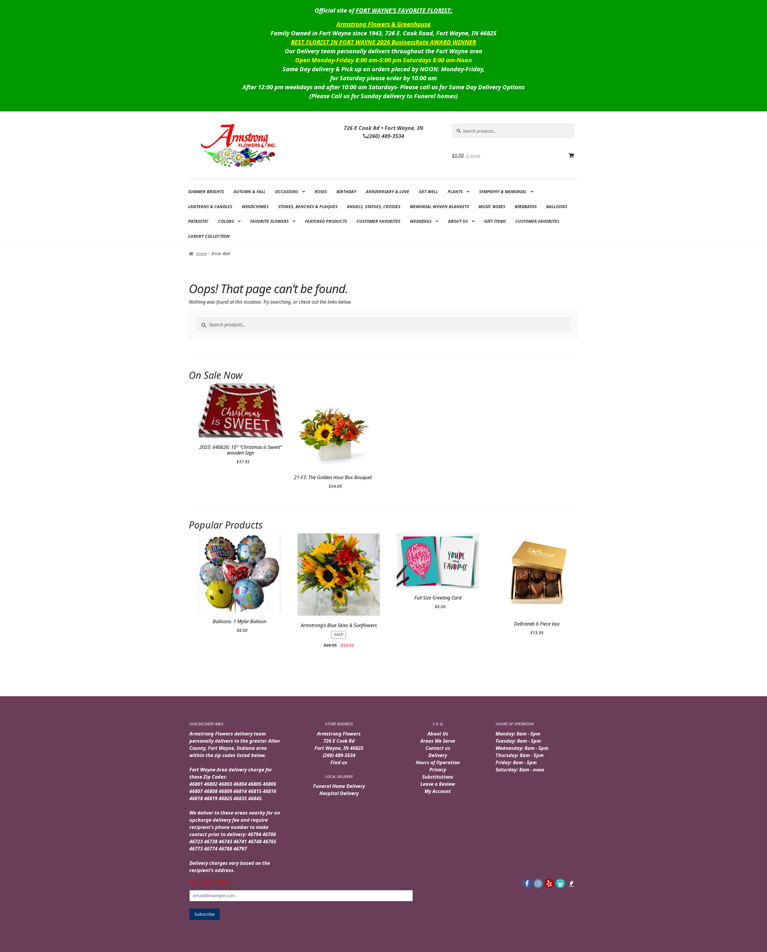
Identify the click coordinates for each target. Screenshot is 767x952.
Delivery (437, 755)
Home (201, 253)
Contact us (437, 748)
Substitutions (437, 777)
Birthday (346, 191)
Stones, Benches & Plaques (307, 206)
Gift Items (495, 221)
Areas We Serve (437, 741)
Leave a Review (437, 784)
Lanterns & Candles (210, 206)
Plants (455, 191)
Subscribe (204, 914)
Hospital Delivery (339, 793)
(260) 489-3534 (339, 755)
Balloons (556, 206)
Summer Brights (206, 191)
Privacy (437, 769)
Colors (226, 221)
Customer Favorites (378, 221)
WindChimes (255, 206)
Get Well (428, 191)
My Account (438, 791)
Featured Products (326, 221)
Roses (321, 191)
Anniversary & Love (387, 191)
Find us (338, 762)
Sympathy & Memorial (502, 191)
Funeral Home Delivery (339, 786)
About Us (458, 221)
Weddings (420, 221)
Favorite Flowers (269, 221)
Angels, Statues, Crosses (373, 206)
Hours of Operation (438, 762)
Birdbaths (526, 206)
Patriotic (198, 221)
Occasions (286, 191)
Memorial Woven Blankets (439, 206)
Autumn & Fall (249, 191)
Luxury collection (209, 236)
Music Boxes (491, 206)
